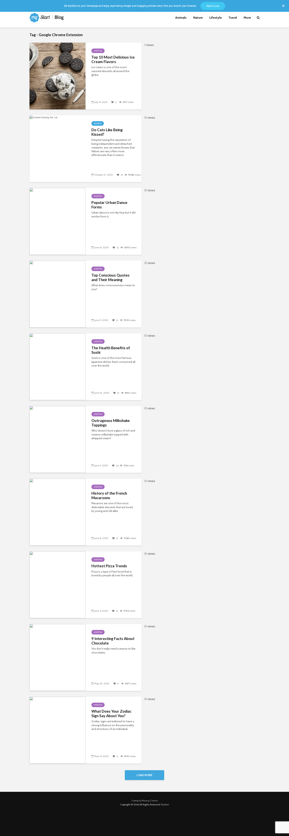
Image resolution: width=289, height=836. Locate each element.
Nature (198, 17)
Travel (232, 17)
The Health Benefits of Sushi (110, 350)
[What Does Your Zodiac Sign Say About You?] (57, 730)
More (247, 17)
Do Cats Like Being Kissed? (107, 132)
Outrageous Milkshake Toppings (110, 422)
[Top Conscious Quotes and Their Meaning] (57, 293)
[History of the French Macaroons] (57, 511)
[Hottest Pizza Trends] (57, 584)
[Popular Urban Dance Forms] (57, 221)
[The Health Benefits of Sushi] (57, 366)
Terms (154, 800)
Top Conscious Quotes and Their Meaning (110, 277)
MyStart (165, 804)
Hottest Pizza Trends (109, 566)
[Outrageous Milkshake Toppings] (57, 439)
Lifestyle (215, 17)
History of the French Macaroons (109, 495)
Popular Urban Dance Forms (109, 204)
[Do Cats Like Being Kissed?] (43, 117)
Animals (181, 17)
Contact (136, 800)
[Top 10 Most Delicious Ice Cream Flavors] (57, 75)
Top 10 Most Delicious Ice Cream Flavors (113, 59)
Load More (144, 775)
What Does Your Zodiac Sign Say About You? (111, 713)
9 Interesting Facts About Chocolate (112, 640)
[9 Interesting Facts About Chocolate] (57, 657)
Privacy (145, 800)
